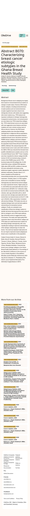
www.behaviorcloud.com (9, 487)
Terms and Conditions (9, 498)
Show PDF (5, 90)
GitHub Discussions (8, 473)
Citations (17, 459)
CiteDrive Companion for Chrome (9, 457)
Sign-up (21, 35)
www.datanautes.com (9, 484)
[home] (6, 35)
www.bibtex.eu (7, 479)
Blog (5, 470)
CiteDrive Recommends (18, 457)
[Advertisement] (15, 16)
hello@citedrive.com (9, 493)
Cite (13, 90)
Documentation (7, 467)
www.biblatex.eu (8, 482)
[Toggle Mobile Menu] (27, 35)
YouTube (17, 467)
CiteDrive (17, 465)
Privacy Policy (19, 498)
